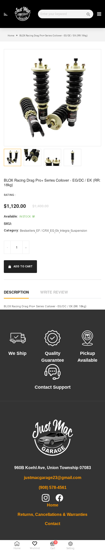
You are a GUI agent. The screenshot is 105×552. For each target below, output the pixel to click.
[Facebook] (59, 498)
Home (52, 505)
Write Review (54, 292)
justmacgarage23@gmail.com (52, 477)
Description (16, 292)
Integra (65, 230)
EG (52, 230)
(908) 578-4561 (53, 487)
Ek (57, 230)
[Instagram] (45, 498)
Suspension (79, 230)
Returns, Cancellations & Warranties (52, 514)
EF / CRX (42, 230)
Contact (52, 523)
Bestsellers (27, 230)
